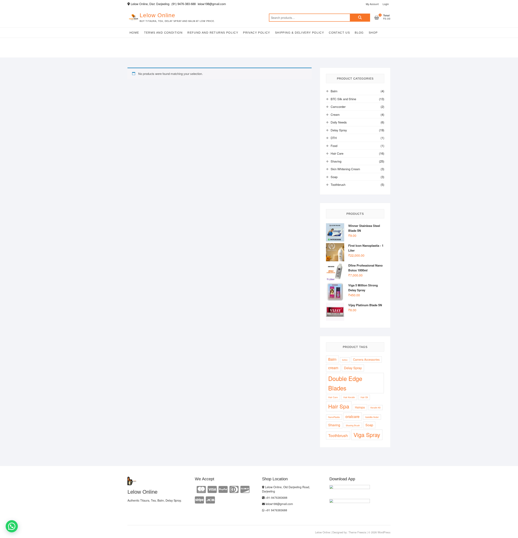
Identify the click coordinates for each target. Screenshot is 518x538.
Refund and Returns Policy (212, 32)
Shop (373, 32)
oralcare (352, 416)
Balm (334, 91)
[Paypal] (223, 489)
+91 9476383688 (275, 510)
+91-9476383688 (275, 497)
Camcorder (338, 106)
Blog (359, 32)
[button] (12, 526)
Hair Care (337, 153)
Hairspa (360, 407)
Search (360, 18)
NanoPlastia (334, 417)
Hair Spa (338, 406)
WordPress (384, 532)
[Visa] (212, 489)
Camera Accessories (366, 359)
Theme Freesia (357, 532)
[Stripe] (199, 499)
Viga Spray (366, 435)
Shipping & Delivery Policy (299, 32)
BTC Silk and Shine (343, 99)
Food (334, 146)
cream (333, 367)
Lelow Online (157, 15)
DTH (334, 138)
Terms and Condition (163, 32)
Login (386, 4)
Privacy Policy (256, 32)
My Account (372, 4)
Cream (335, 114)
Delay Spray (339, 130)
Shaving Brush (353, 425)
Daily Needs (339, 122)
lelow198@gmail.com (279, 504)
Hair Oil (364, 397)
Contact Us (339, 32)
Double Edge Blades (345, 383)
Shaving (336, 161)
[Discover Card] (244, 489)
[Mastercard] (201, 489)
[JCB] (210, 499)
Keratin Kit (375, 407)
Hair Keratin (349, 397)
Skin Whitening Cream (345, 169)
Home (134, 32)
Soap (334, 177)
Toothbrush (338, 184)
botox (344, 359)
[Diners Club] (234, 489)
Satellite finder (372, 417)
